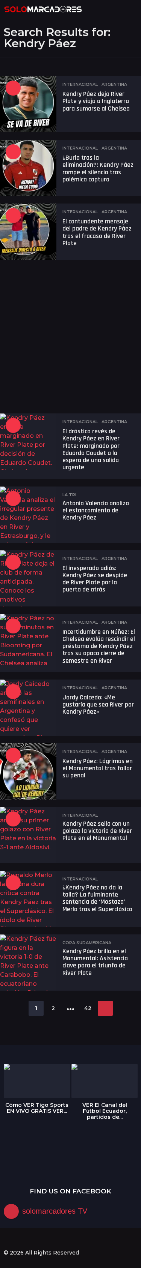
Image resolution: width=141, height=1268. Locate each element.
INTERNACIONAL (80, 84)
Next (105, 1008)
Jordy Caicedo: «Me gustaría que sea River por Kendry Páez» (98, 704)
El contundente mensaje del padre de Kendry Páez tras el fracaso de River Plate (97, 232)
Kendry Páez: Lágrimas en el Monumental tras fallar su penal (97, 768)
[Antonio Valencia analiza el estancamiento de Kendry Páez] (28, 515)
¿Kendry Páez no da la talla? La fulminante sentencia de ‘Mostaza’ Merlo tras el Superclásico (97, 898)
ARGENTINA (114, 84)
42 (87, 1008)
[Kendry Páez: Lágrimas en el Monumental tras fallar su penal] (28, 771)
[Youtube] (38, 1239)
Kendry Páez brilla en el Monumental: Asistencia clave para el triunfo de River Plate (95, 962)
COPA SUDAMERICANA (86, 942)
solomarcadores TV (54, 1211)
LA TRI (69, 495)
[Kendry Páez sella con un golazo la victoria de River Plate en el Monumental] (28, 835)
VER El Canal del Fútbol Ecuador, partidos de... (104, 1111)
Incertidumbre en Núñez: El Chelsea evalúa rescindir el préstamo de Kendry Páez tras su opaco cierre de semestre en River (98, 646)
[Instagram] (22, 1239)
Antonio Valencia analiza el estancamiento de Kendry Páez (95, 510)
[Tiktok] (53, 1239)
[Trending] (13, 88)
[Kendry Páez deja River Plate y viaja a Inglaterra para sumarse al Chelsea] (28, 104)
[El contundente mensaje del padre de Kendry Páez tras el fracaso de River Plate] (28, 232)
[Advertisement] (70, 337)
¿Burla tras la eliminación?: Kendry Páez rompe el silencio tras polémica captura (97, 168)
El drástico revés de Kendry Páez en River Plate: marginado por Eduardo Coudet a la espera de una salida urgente (91, 449)
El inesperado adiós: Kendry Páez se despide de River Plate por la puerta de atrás (94, 579)
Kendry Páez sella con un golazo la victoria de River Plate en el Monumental (97, 831)
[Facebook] (7, 1239)
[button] (119, 9)
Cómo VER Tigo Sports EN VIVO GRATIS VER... (36, 1108)
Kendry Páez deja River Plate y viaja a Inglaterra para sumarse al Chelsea (96, 101)
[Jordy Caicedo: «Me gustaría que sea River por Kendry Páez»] (28, 708)
